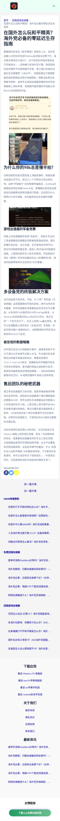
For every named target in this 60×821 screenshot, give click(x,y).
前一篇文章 (30, 484)
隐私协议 (30, 717)
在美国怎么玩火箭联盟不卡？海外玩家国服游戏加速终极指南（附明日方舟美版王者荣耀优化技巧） (30, 648)
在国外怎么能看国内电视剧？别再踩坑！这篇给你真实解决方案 (30, 515)
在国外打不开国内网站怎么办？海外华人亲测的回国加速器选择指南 (30, 507)
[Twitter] (11, 472)
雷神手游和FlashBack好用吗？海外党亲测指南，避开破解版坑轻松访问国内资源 (30, 560)
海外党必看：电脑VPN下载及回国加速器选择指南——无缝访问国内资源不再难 (30, 586)
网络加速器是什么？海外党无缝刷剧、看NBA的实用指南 (30, 595)
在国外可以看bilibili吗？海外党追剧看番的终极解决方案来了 (30, 524)
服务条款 (30, 710)
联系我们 (30, 731)
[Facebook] (6, 472)
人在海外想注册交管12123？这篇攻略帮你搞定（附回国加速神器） (30, 533)
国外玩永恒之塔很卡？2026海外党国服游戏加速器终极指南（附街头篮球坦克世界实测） (30, 640)
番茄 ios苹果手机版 (30, 687)
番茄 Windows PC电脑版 (30, 673)
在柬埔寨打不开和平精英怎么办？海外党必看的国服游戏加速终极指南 (30, 631)
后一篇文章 (30, 491)
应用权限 (30, 724)
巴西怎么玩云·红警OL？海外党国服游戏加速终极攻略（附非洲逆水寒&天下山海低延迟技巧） (30, 614)
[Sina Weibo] (16, 472)
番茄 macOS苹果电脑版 (30, 680)
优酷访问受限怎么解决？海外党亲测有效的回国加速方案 (30, 542)
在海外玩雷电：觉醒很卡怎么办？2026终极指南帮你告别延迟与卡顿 (30, 622)
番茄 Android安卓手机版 (30, 694)
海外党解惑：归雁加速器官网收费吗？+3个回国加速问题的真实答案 (30, 569)
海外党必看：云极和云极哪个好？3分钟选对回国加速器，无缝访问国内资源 (30, 578)
